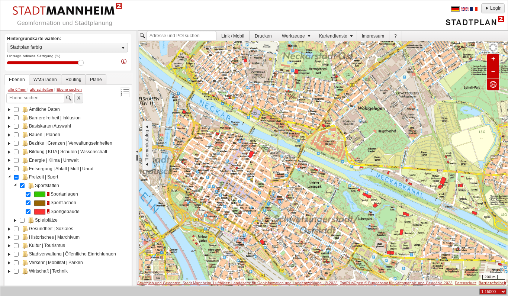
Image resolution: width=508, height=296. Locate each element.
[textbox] (181, 36)
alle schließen (41, 89)
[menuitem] (233, 36)
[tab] (16, 79)
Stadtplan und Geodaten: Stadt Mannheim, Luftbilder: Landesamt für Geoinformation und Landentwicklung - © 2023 (237, 283)
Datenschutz (465, 283)
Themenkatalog (146, 145)
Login (496, 8)
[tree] (68, 197)
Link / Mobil (232, 36)
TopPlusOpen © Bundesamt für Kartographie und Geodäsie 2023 (396, 283)
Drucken (263, 36)
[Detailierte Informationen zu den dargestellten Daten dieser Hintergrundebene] (124, 61)
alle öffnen (17, 89)
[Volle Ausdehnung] (493, 84)
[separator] (137, 158)
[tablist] (68, 183)
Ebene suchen (69, 89)
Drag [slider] (81, 63)
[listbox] (67, 47)
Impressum (373, 36)
